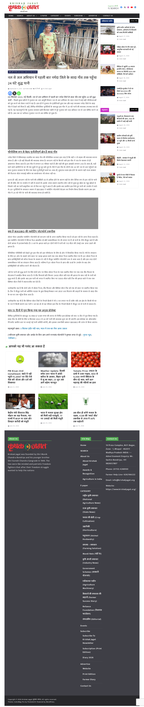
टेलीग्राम (11, 338)
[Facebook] (10, 93)
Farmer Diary (89, 679)
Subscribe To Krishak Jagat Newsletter (89, 639)
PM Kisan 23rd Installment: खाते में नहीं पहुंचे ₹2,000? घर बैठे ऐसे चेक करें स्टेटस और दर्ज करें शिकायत (20, 377)
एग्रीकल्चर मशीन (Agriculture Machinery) (89, 584)
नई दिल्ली (37, 89)
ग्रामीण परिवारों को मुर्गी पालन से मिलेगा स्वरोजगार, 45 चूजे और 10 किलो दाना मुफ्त (126, 140)
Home (11, 16)
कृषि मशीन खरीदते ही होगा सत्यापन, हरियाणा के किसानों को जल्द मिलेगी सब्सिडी (126, 30)
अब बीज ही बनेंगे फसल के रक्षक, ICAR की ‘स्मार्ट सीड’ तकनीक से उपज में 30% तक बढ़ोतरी (85, 417)
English (111, 6)
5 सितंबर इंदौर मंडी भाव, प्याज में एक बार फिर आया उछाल (44, 328)
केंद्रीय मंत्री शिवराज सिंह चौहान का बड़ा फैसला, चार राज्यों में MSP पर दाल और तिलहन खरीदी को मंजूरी (20, 417)
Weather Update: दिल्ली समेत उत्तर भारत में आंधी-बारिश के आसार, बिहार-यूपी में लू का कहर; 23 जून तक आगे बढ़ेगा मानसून (53, 377)
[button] (36, 16)
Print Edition (89, 674)
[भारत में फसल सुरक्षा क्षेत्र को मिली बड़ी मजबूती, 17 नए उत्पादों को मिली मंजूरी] (53, 395)
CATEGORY (55, 16)
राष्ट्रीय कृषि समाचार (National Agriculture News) (23, 72)
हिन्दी (116, 6)
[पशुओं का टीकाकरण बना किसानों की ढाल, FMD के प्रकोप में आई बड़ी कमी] (107, 123)
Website (87, 668)
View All (134, 20)
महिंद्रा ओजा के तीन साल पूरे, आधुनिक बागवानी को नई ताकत (126, 50)
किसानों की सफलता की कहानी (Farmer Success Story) (92, 597)
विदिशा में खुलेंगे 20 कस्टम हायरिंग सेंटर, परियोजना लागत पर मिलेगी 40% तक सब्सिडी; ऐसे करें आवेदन (126, 70)
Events (68, 16)
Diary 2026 (88, 657)
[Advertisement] (53, 133)
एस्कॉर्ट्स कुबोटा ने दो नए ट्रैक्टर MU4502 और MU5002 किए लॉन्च (125, 91)
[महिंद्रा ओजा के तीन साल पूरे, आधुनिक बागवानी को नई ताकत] (107, 54)
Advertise (93, 16)
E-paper (44, 16)
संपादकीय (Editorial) (92, 619)
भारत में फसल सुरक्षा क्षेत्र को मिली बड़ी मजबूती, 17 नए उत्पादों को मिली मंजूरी (52, 416)
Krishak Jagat (47, 89)
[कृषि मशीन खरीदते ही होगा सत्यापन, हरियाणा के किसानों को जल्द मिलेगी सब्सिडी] (107, 34)
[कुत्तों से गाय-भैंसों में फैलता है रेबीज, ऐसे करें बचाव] (107, 180)
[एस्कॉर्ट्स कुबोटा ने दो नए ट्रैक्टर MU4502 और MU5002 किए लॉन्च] (107, 95)
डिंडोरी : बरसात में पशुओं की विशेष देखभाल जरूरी (126, 159)
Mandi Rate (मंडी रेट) (92, 554)
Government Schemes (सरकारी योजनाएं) (91, 572)
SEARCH (20, 16)
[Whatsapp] (19, 93)
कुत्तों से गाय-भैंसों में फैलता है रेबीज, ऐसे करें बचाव (126, 176)
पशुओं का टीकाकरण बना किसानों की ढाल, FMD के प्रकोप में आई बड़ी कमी (126, 119)
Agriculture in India (92, 479)
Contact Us (108, 16)
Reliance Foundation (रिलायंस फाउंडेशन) (92, 610)
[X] (14, 93)
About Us (31, 16)
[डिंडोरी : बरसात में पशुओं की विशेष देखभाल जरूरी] (107, 163)
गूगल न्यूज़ (87, 335)
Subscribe (78, 16)
